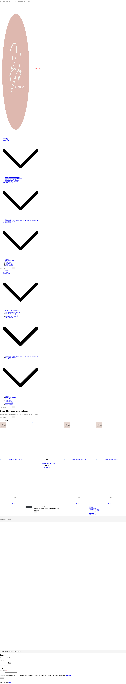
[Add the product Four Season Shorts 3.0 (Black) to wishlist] (15, 497)
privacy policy (68, 675)
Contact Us (91, 507)
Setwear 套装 (8, 262)
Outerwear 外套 (8, 263)
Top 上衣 (7, 259)
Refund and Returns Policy (94, 510)
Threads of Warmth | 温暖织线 (11, 181)
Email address (3, 670)
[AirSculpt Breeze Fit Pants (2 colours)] (47, 440)
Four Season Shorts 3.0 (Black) (15, 500)
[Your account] (32, 69)
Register (2, 677)
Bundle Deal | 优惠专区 (8, 182)
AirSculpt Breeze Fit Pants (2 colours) (47, 463)
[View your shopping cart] (35, 69)
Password (2, 660)
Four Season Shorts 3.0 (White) (111, 500)
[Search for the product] (13, 268)
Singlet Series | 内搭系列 (10, 260)
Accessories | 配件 (9, 265)
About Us (91, 506)
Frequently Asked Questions (94, 509)
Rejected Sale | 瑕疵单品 (10, 221)
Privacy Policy (92, 513)
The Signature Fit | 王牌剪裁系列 (12, 177)
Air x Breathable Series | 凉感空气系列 (13, 178)
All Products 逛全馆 (7, 222)
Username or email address (6, 657)
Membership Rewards (93, 508)
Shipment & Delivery (93, 511)
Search (1, 504)
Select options (15, 503)
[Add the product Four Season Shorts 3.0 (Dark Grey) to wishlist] (79, 497)
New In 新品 (5, 139)
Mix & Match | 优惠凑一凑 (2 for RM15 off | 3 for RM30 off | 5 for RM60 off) (21, 220)
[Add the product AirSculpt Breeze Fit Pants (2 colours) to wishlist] (47, 460)
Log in (9, 662)
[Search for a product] (42, 69)
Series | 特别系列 (6, 140)
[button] (0, 649)
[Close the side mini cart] (0, 0)
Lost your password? (4, 665)
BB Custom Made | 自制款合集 (12, 180)
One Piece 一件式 (9, 264)
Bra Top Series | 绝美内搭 (10, 179)
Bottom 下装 (8, 261)
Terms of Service (92, 514)
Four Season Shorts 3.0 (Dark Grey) (78, 500)
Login (9, 682)
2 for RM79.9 (8, 219)
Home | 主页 (5, 138)
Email (35, 510)
